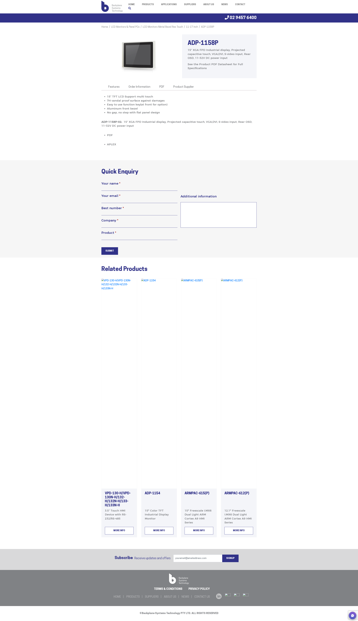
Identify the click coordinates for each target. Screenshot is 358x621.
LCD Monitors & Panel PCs (125, 27)
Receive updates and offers (143, 558)
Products (148, 4)
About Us (208, 4)
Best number (112, 208)
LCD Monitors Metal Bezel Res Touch (163, 27)
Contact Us (202, 597)
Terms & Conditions (168, 589)
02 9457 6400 (243, 18)
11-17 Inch (192, 27)
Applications (169, 4)
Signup (230, 558)
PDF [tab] (161, 87)
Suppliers (190, 4)
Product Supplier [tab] (183, 87)
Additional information (199, 196)
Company (109, 220)
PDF (110, 135)
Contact (240, 4)
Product (108, 233)
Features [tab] (114, 87)
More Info (119, 531)
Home (104, 27)
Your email (110, 196)
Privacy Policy (199, 589)
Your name (110, 183)
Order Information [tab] (139, 87)
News (224, 4)
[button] (352, 615)
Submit (109, 251)
